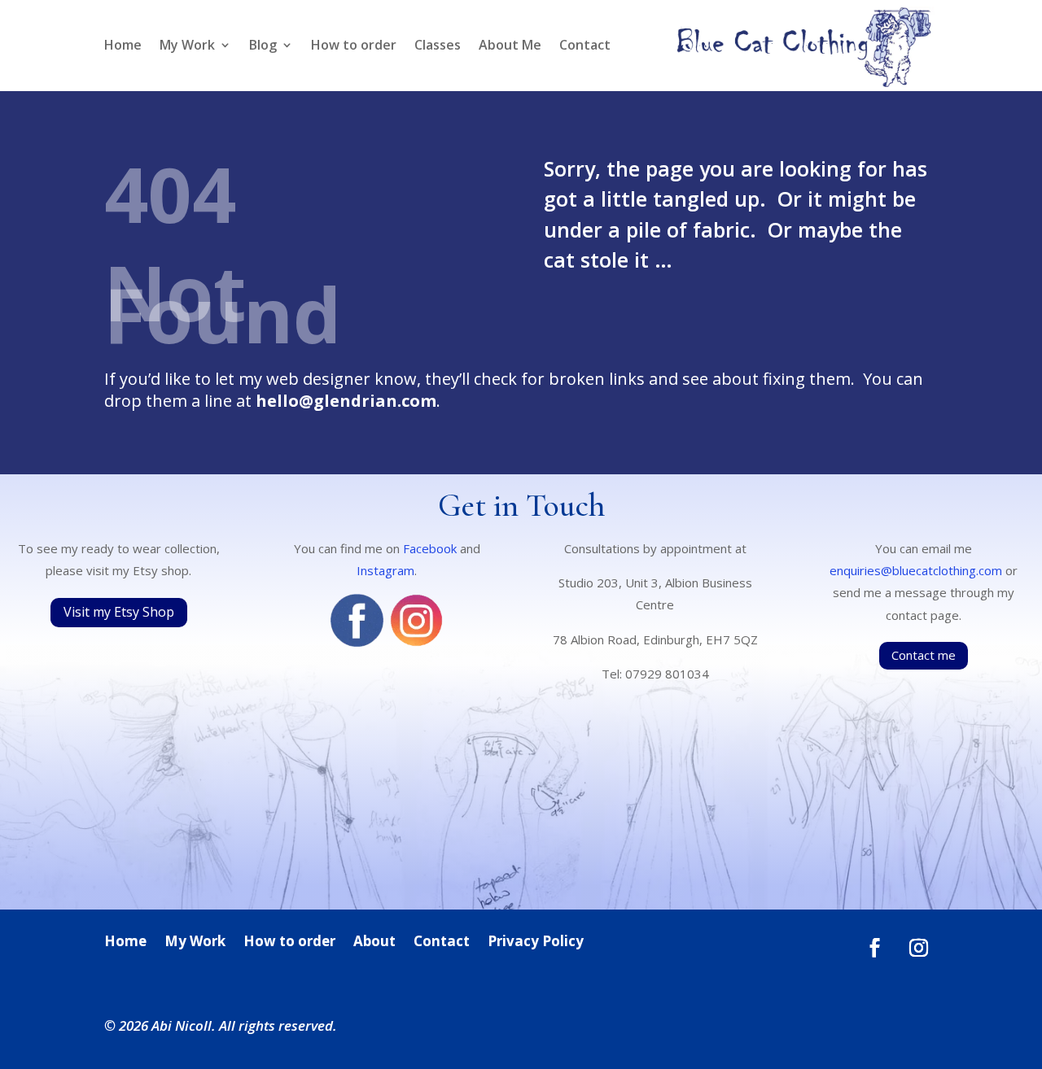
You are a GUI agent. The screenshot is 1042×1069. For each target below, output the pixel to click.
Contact (585, 46)
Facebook (430, 548)
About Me (510, 46)
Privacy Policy (536, 943)
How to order (353, 46)
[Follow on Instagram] (919, 947)
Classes (437, 46)
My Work (187, 46)
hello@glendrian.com (346, 401)
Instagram (385, 570)
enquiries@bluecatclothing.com (916, 570)
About (374, 943)
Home (123, 46)
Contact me (923, 655)
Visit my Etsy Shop (118, 612)
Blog (263, 46)
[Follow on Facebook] (875, 947)
